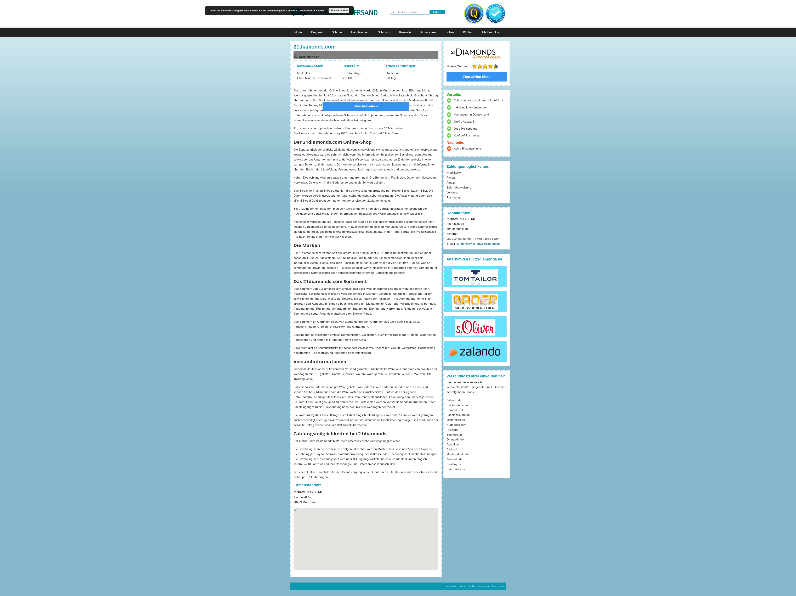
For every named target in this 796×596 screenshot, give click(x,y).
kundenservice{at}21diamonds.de (478, 243)
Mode (298, 32)
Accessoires (428, 32)
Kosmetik (405, 32)
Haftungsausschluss (479, 586)
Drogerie (317, 32)
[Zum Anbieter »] (366, 55)
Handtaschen (360, 32)
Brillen (450, 32)
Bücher (467, 32)
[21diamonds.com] (477, 53)
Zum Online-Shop (476, 77)
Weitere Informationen (312, 10)
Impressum (498, 586)
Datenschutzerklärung (456, 586)
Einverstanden (339, 10)
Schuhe (337, 32)
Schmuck (384, 32)
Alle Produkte (490, 32)
